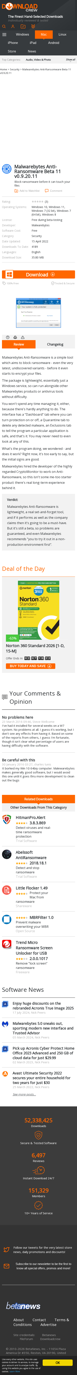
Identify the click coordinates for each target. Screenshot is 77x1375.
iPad (33, 43)
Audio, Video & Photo (38, 59)
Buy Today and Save (28, 666)
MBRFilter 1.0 (42, 917)
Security (15, 69)
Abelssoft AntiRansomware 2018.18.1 (31, 858)
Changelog (55, 344)
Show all (70, 59)
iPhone (13, 43)
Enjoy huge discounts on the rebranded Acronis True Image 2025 (43, 1005)
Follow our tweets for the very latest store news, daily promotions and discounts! (42, 1249)
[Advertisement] (38, 119)
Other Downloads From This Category (38, 807)
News (32, 51)
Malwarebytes (41, 225)
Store (12, 51)
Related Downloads (38, 799)
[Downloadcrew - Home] (20, 7)
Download (37, 274)
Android (53, 43)
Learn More (14, 1371)
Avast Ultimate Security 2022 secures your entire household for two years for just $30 (41, 1078)
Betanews (49, 1335)
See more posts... (24, 1094)
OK (58, 1362)
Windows (22, 34)
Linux (62, 34)
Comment (56, 190)
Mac (44, 34)
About (18, 1319)
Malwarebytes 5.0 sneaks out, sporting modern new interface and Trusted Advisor (43, 1028)
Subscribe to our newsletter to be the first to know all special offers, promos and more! (43, 1266)
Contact (39, 1319)
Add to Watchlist (29, 190)
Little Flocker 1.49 (32, 888)
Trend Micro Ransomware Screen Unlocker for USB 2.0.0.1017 (34, 950)
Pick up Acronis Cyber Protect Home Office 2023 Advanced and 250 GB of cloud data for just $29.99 (43, 1053)
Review (19, 344)
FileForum (26, 1339)
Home (3, 69)
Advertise (48, 1324)
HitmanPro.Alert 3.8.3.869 (31, 820)
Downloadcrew (50, 1339)
